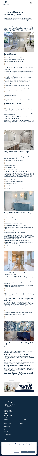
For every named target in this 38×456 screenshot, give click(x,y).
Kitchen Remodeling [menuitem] (7, 426)
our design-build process (14, 278)
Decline (32, 452)
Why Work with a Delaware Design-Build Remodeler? (14, 61)
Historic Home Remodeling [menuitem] (8, 432)
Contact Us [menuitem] (21, 426)
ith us (13, 380)
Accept (24, 452)
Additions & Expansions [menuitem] (7, 424)
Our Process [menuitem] (21, 423)
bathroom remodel (9, 71)
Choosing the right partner (8, 302)
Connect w (10, 380)
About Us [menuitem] (21, 421)
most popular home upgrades (20, 19)
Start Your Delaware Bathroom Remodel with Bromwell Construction (17, 64)
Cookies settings (16, 452)
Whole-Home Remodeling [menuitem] (8, 423)
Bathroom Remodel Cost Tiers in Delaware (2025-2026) (14, 57)
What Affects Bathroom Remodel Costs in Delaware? (14, 55)
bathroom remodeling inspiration (24, 89)
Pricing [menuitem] (5, 439)
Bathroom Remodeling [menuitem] (7, 428)
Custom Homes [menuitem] (6, 421)
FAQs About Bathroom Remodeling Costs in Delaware (14, 63)
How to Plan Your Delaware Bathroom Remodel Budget (15, 59)
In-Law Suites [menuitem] (6, 431)
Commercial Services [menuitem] (7, 434)
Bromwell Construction (8, 26)
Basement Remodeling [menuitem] (7, 429)
